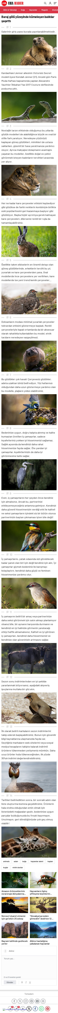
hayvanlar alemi (37, 861)
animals (6, 861)
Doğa (23, 10)
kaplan (50, 861)
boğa (24, 861)
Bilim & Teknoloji (10, 10)
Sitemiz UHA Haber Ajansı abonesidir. (16, 1009)
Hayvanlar (33, 10)
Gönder (10, 982)
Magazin (44, 10)
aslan (16, 861)
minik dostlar (18, 867)
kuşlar (5, 867)
